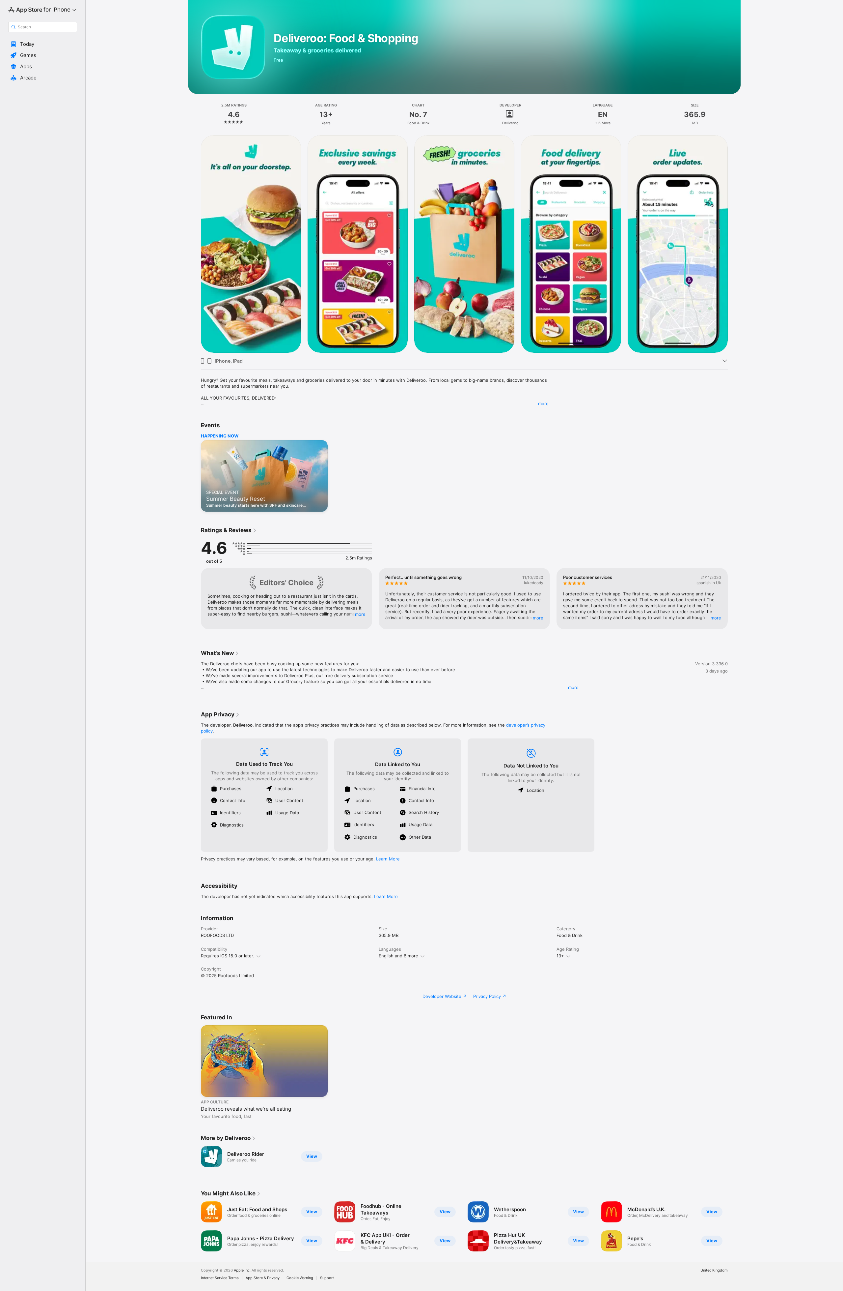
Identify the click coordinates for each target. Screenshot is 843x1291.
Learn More (388, 858)
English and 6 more (398, 955)
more (543, 403)
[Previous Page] (194, 243)
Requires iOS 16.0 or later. (227, 955)
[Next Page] (734, 243)
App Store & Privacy (263, 1278)
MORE (360, 614)
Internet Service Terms (220, 1278)
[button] (43, 44)
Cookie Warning (299, 1278)
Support (327, 1278)
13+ (560, 955)
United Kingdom (714, 1270)
